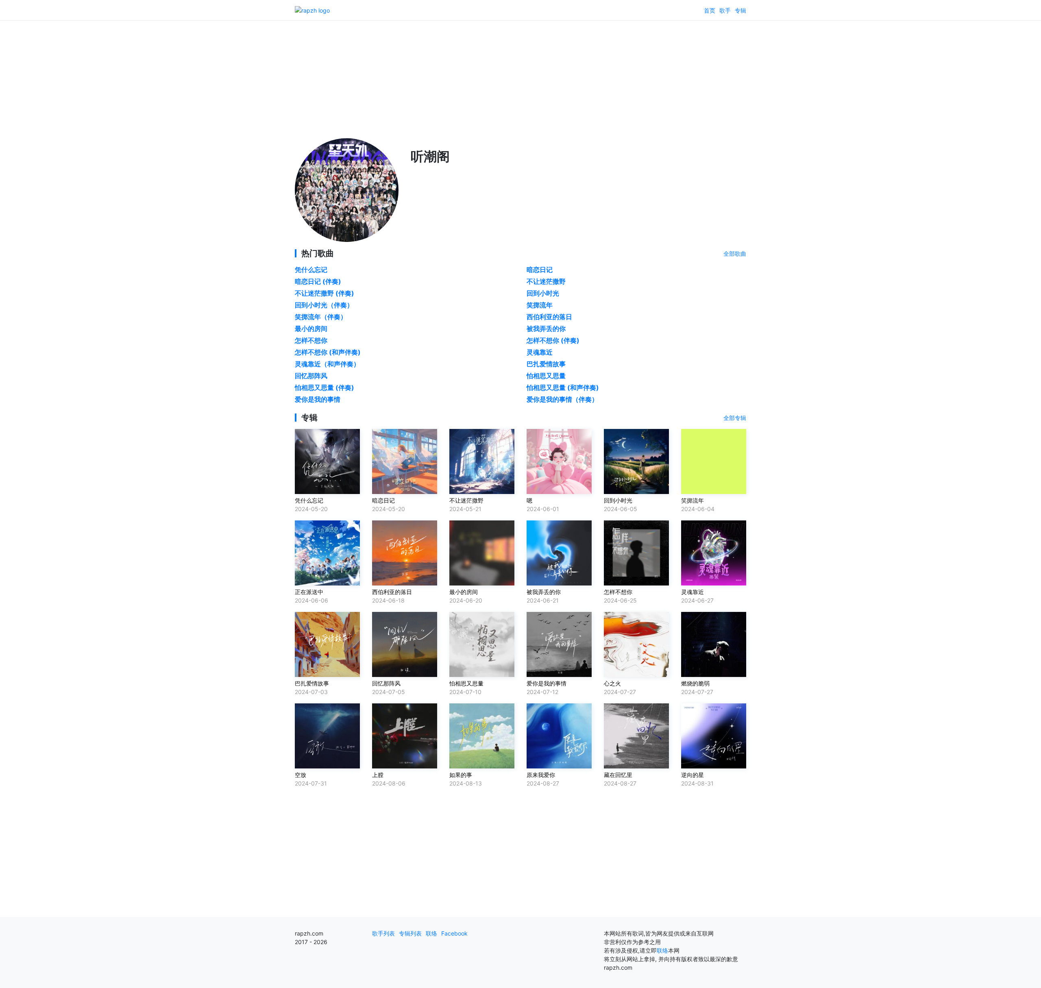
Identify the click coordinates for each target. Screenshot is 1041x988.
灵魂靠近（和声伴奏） (327, 364)
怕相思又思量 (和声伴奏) (563, 387)
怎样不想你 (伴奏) (553, 340)
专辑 (740, 10)
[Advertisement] (520, 77)
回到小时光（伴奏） (324, 305)
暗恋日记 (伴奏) (318, 281)
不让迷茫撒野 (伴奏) (324, 293)
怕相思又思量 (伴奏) (324, 387)
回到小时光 (543, 293)
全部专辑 (734, 417)
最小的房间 (311, 328)
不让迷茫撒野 (546, 281)
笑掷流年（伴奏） (321, 317)
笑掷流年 (540, 305)
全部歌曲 (734, 253)
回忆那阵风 (311, 376)
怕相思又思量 (546, 376)
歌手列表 (383, 933)
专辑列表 (410, 933)
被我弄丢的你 (546, 328)
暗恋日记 (540, 269)
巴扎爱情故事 (546, 364)
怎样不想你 (311, 340)
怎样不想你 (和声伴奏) (328, 352)
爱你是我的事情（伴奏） (562, 399)
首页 (709, 10)
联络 (431, 933)
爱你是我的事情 (317, 399)
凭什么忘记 (311, 269)
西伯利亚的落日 (549, 317)
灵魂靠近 (540, 352)
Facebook (454, 933)
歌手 (725, 10)
